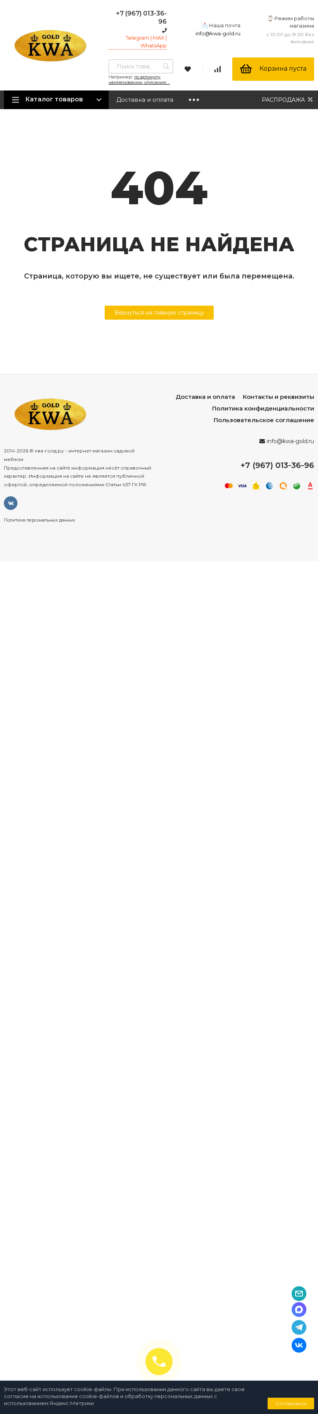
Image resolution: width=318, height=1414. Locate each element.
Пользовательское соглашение (264, 420)
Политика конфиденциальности (263, 408)
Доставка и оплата (144, 99)
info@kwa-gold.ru (217, 33)
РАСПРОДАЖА (284, 99)
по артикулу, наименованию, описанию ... (139, 79)
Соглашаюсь (291, 1403)
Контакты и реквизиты (278, 396)
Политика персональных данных (39, 520)
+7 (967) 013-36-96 (277, 465)
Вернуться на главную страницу (159, 312)
